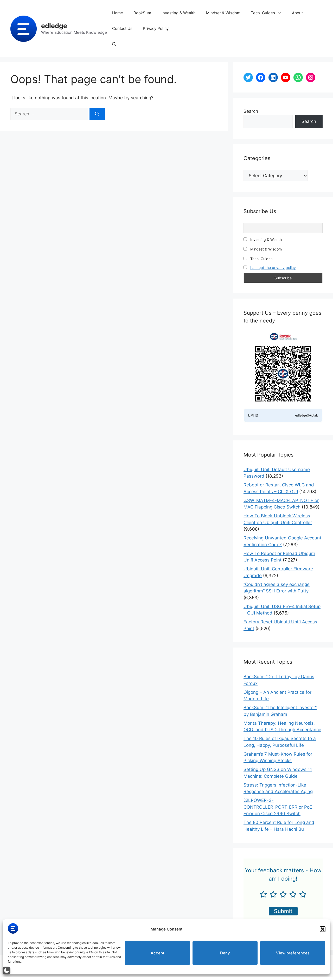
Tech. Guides (263, 12)
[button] (322, 929)
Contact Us (122, 28)
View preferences (293, 952)
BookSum (142, 12)
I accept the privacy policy (273, 267)
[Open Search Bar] (114, 44)
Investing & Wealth (179, 12)
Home (117, 12)
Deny (225, 952)
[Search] (97, 114)
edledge (54, 26)
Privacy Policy (156, 28)
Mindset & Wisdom (223, 12)
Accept (157, 952)
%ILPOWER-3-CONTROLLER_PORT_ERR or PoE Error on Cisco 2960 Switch (278, 807)
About (297, 12)
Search (251, 111)
